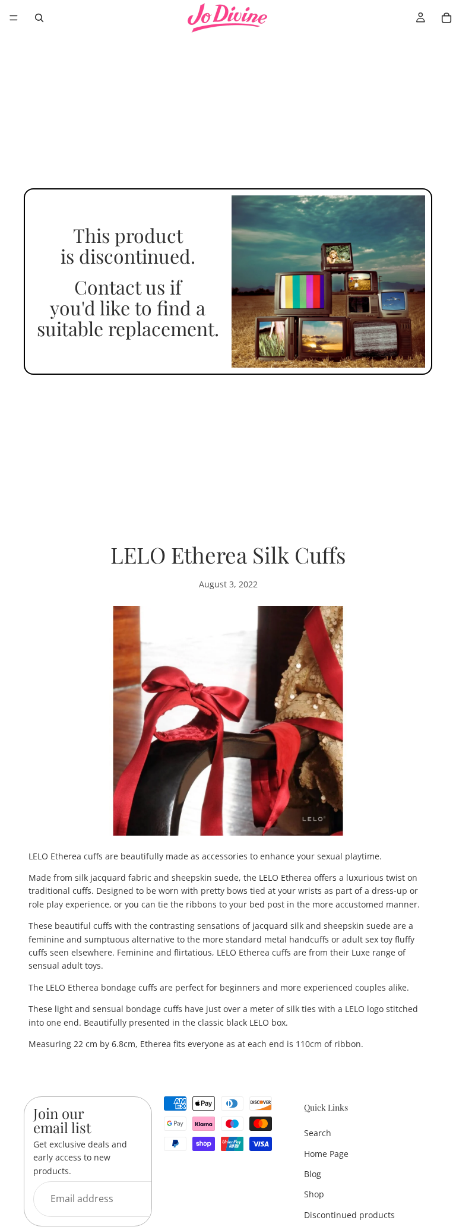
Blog (312, 1174)
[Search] (39, 18)
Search (317, 1133)
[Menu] (13, 17)
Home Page (326, 1153)
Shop (314, 1194)
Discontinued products (349, 1214)
